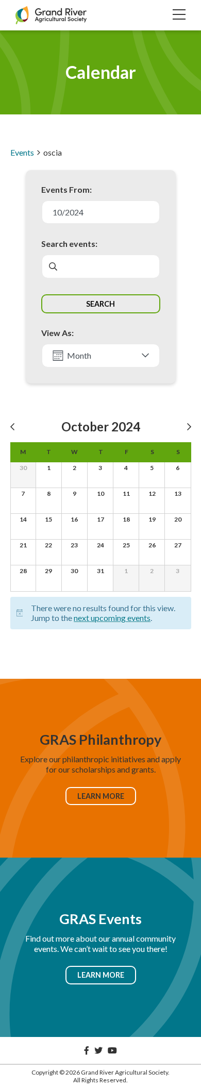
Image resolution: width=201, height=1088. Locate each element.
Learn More (100, 796)
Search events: (69, 244)
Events (22, 152)
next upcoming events (112, 618)
